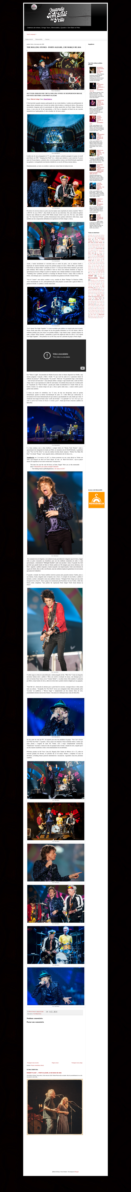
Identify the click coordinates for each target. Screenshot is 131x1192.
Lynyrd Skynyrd (91, 274)
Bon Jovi (90, 244)
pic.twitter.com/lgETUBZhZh (50, 466)
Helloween (90, 259)
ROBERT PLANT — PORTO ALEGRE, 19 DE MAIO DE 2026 (44, 1073)
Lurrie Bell (100, 272)
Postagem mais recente (33, 1062)
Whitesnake (101, 314)
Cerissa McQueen (95, 245)
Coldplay (94, 247)
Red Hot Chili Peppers (98, 292)
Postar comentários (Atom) (37, 1065)
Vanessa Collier (99, 313)
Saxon (89, 299)
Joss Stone (96, 268)
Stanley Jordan (99, 304)
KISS (95, 271)
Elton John (91, 253)
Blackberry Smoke (99, 241)
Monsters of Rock (94, 280)
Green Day (92, 257)
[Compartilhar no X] (53, 1012)
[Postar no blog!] (51, 1012)
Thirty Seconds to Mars (93, 311)
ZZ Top (99, 317)
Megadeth (100, 276)
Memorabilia (38, 39)
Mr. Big (101, 281)
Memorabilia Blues (96, 278)
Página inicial (29, 39)
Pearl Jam (98, 287)
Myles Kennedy (91, 283)
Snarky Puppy (100, 302)
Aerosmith (90, 235)
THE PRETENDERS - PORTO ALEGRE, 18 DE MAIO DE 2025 (100, 136)
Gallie (94, 256)
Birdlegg (96, 239)
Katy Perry (94, 269)
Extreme (90, 254)
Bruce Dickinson (96, 244)
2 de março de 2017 (59, 468)
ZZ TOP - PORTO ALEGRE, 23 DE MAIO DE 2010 (100, 217)
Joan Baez (97, 265)
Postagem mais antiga (77, 1062)
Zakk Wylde (94, 317)
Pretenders (95, 289)
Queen (101, 289)
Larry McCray (101, 271)
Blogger (77, 1171)
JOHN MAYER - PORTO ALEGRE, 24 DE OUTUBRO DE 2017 (100, 103)
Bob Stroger (99, 242)
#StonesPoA (37, 466)
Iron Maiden (97, 260)
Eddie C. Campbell (98, 251)
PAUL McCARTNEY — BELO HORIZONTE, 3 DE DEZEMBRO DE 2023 (97, 87)
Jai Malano (102, 262)
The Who (101, 310)
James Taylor (92, 263)
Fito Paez (97, 254)
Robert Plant (97, 296)
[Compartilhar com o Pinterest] (56, 1012)
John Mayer (96, 266)
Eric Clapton (99, 253)
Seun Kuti (99, 301)
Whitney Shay (93, 316)
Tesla (97, 305)
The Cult (95, 307)
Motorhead (94, 281)
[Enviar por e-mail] (50, 1012)
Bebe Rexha (98, 236)
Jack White (95, 262)
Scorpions (96, 299)
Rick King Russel (99, 293)
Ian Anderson (98, 259)
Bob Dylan (91, 242)
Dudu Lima (98, 250)
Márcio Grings (35, 99)
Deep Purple (99, 248)
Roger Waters (98, 298)
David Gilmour (91, 248)
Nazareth (99, 283)
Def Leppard (91, 250)
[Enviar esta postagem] (47, 1011)
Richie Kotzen (91, 293)
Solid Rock (91, 304)
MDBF (90, 276)
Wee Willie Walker (92, 314)
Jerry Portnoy (100, 263)
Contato (47, 39)
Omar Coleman (96, 284)
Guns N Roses (100, 257)
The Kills (94, 308)
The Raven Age (101, 308)
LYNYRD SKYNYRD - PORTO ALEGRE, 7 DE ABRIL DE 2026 (100, 186)
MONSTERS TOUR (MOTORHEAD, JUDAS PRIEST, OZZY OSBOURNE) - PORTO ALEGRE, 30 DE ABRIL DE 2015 (97, 169)
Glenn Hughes (100, 256)
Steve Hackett (91, 305)
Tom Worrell (102, 311)
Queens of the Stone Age (94, 290)
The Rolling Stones (37, 1013)
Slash (93, 302)
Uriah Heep (92, 313)
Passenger (97, 286)
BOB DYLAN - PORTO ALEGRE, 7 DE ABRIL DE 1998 (100, 153)
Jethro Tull (90, 265)
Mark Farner (100, 274)
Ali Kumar (96, 235)
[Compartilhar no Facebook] (55, 1012)
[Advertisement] (96, 347)
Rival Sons (90, 295)
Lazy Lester (93, 272)
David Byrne (100, 247)
